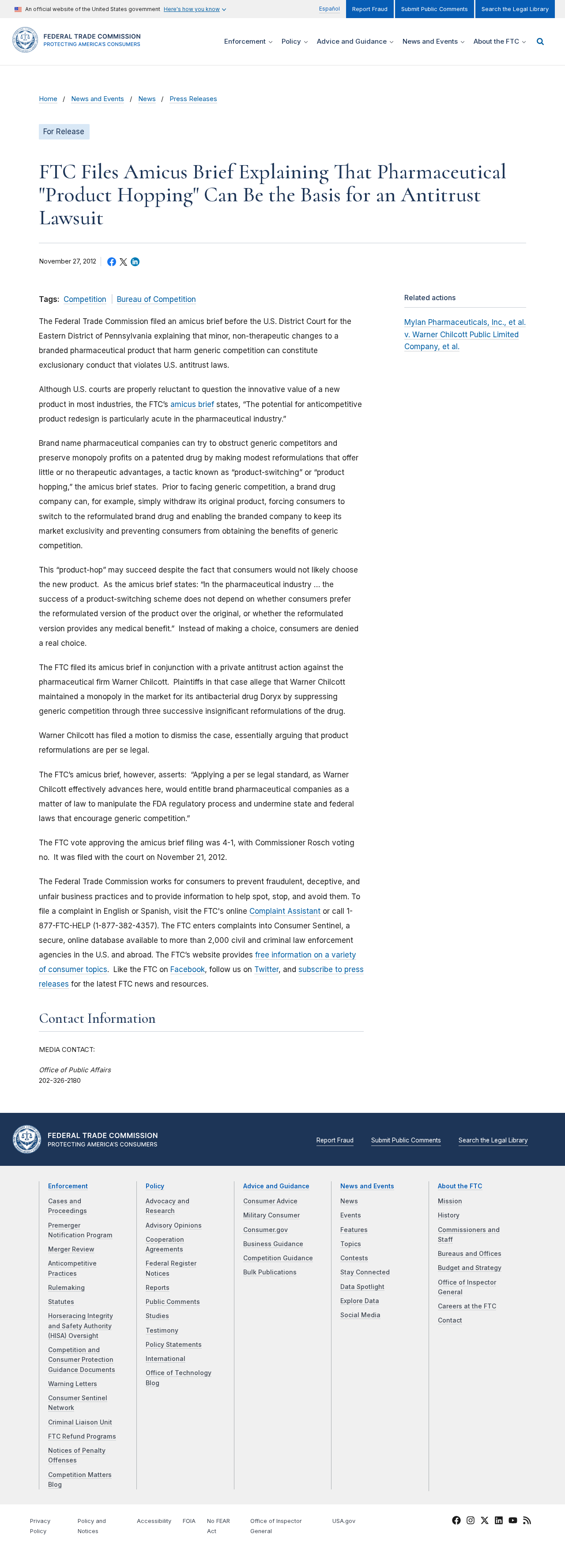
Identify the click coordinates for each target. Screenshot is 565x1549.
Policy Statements (174, 1344)
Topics (350, 1243)
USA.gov (343, 1521)
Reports (158, 1287)
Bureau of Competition (156, 299)
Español (329, 8)
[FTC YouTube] (512, 1522)
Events (350, 1215)
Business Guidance (273, 1243)
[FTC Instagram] (470, 1522)
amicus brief (192, 404)
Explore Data (359, 1300)
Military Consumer (271, 1215)
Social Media (360, 1315)
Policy (155, 1186)
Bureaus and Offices (469, 1253)
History (449, 1215)
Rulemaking (66, 1287)
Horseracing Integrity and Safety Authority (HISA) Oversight (80, 1325)
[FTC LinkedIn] (498, 1522)
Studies (157, 1315)
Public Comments (173, 1301)
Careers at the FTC (467, 1306)
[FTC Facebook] (456, 1522)
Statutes (61, 1301)
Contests (354, 1258)
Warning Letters (72, 1383)
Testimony (162, 1330)
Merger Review (71, 1249)
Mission (450, 1201)
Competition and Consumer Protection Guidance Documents (81, 1359)
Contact (450, 1320)
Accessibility (154, 1521)
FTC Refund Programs (82, 1436)
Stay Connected (365, 1272)
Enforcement (68, 1186)
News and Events (97, 99)
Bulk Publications (270, 1272)
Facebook (187, 969)
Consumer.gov (265, 1229)
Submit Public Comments (434, 9)
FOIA (189, 1521)
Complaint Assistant (284, 911)
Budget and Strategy (469, 1267)
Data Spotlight (362, 1286)
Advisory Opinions (174, 1225)
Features (354, 1229)
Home (48, 99)
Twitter (266, 969)
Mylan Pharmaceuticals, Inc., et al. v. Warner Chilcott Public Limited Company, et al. (465, 334)
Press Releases (193, 99)
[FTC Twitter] (484, 1520)
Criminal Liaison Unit (80, 1422)
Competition (85, 299)
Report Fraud (370, 9)
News (147, 99)
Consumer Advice (270, 1201)
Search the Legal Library (515, 9)
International (165, 1358)
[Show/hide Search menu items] (540, 41)
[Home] (79, 47)
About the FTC (460, 1186)
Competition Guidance (278, 1258)
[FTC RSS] (527, 1522)
